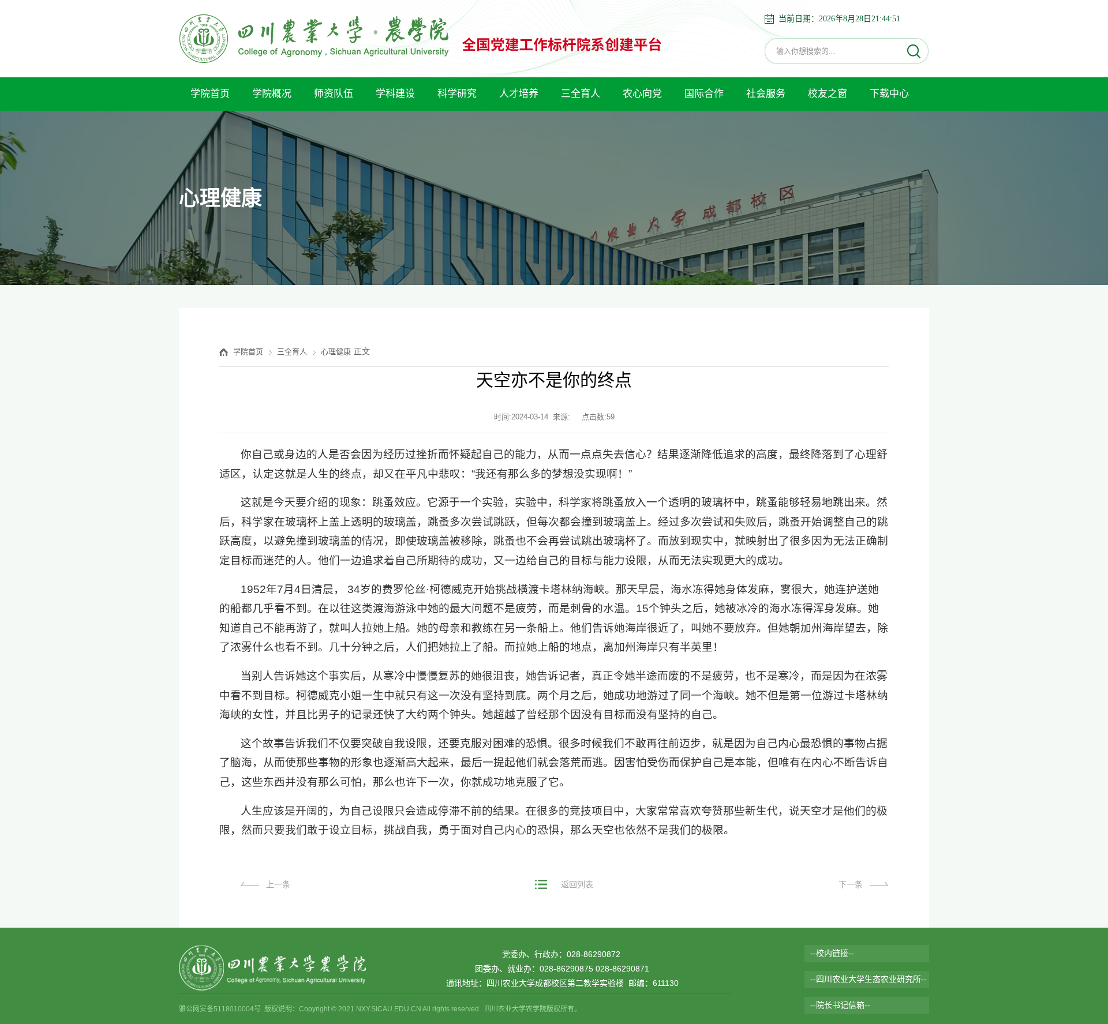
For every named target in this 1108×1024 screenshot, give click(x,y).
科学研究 (457, 93)
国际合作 (704, 93)
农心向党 (642, 93)
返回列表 (577, 884)
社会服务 (765, 93)
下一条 (851, 884)
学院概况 (271, 93)
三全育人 (580, 93)
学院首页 (210, 93)
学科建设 (395, 93)
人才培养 (518, 93)
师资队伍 (333, 93)
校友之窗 (827, 93)
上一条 (278, 884)
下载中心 (889, 93)
